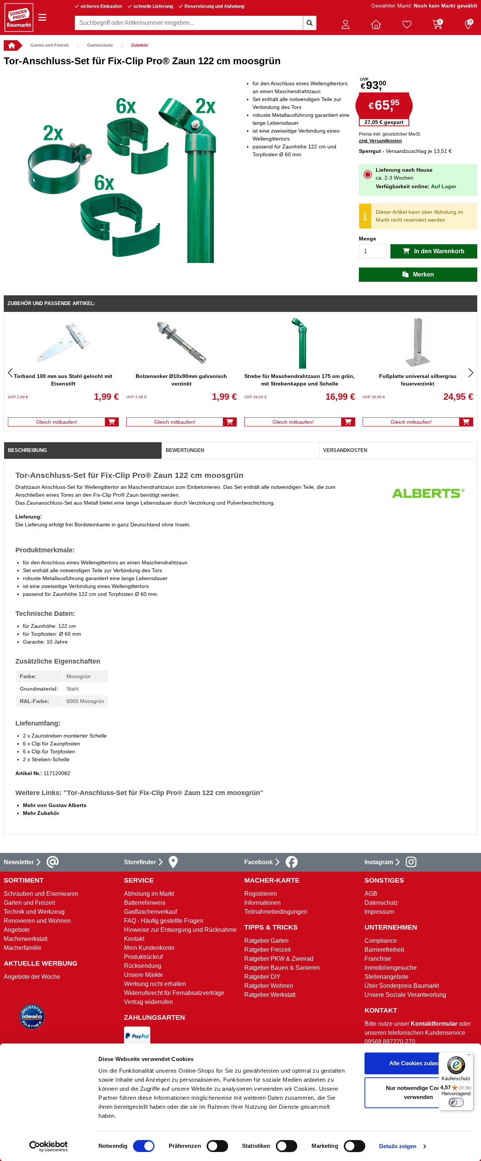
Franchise (378, 958)
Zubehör (139, 45)
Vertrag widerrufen (148, 1002)
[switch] (217, 1146)
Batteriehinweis (144, 902)
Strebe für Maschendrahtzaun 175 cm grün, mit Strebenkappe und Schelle (299, 380)
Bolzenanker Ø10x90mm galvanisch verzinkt (181, 380)
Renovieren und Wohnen (37, 921)
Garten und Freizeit (49, 45)
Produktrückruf (143, 957)
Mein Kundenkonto (149, 948)
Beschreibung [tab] (27, 450)
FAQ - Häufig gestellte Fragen (163, 921)
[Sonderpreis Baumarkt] (19, 17)
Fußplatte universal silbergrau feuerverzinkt (418, 380)
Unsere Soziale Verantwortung (405, 995)
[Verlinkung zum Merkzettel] (407, 24)
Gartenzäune (100, 45)
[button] (345, 24)
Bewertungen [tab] (185, 450)
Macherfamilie (22, 948)
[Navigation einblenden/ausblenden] (42, 17)
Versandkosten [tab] (345, 450)
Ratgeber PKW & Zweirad (278, 958)
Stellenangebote (386, 977)
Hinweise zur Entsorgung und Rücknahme (180, 930)
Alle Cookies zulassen (418, 1063)
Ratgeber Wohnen (268, 986)
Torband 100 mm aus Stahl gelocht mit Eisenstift (63, 380)
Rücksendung (142, 966)
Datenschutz (381, 902)
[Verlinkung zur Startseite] (10, 45)
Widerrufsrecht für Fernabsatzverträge (174, 993)
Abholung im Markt (149, 893)
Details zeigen (397, 1146)
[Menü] (468, 1056)
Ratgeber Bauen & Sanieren (282, 967)
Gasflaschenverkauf (150, 912)
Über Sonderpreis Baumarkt (402, 986)
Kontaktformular (434, 1023)
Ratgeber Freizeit (267, 949)
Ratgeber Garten (266, 940)
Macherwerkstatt (25, 939)
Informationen (262, 902)
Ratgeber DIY (262, 977)
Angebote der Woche (32, 977)
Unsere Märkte (143, 975)
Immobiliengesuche (391, 967)
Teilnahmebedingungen (275, 912)
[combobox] (195, 23)
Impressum (379, 912)
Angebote (17, 930)
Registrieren (260, 893)
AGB (371, 893)
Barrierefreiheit (384, 949)
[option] (122, 167)
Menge (367, 239)
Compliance (381, 940)
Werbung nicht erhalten (155, 984)
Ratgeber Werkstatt (269, 995)
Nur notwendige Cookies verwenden (418, 1092)
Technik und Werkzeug (34, 912)
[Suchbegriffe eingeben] (309, 23)
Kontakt (134, 939)
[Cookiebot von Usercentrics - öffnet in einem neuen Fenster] (49, 1146)
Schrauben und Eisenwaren (41, 893)
